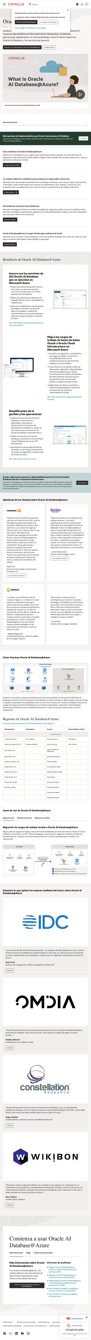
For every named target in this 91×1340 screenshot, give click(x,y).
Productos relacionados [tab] (43, 1253)
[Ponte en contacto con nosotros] (86, 4)
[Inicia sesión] (82, 4)
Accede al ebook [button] (9, 192)
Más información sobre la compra (22, 459)
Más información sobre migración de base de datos (64, 398)
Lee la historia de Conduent (16, 575)
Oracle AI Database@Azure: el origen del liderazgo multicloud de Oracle (32, 233)
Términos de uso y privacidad (26, 1322)
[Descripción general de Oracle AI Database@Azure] (45, 78)
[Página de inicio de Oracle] (16, 4)
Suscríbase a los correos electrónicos (35, 1326)
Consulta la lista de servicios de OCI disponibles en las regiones (28, 723)
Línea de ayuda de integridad (58, 1326)
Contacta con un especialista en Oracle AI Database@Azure (22, 47)
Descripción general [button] (10, 122)
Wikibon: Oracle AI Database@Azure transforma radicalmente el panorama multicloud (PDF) (62, 1269)
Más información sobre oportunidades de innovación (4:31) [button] (26, 324)
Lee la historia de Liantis (59, 558)
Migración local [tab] (8, 818)
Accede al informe (9, 244)
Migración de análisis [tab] (42, 818)
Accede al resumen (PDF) (12, 165)
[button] (4, 4)
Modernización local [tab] (24, 818)
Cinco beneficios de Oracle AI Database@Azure (22, 151)
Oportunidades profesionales (12, 1326)
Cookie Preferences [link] (44, 1322)
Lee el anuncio (82, 483)
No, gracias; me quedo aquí (49, 22)
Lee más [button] (9, 970)
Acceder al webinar (10, 219)
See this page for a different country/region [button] (30, 28)
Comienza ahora (49, 47)
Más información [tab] (16, 1253)
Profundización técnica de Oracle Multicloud (21, 206)
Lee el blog (83, 138)
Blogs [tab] (28, 1253)
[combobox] (50, 4)
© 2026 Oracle (7, 1322)
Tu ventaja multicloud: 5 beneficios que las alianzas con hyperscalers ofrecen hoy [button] (36, 179)
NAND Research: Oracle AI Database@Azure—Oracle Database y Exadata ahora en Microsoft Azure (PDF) (65, 1283)
